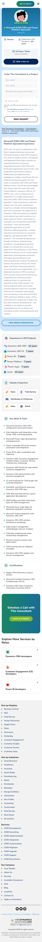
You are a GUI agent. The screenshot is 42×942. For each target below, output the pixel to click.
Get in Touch (25, 4)
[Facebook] (17, 908)
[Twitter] (21, 908)
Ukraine (10, 39)
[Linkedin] (24, 908)
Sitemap (36, 914)
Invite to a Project (21, 619)
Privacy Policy (7, 914)
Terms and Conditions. (22, 111)
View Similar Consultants (21, 323)
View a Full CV (22, 62)
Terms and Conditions (22, 914)
